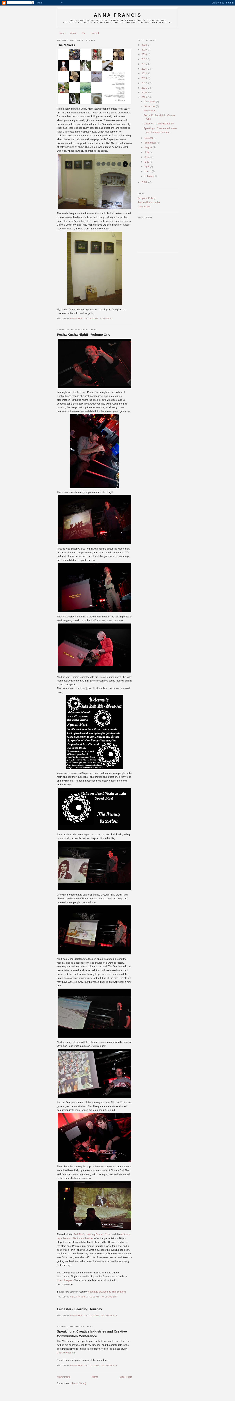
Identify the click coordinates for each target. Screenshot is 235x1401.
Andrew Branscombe (149, 202)
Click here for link (66, 1352)
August (148, 147)
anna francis (118, 15)
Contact (95, 33)
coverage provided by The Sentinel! (107, 1291)
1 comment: (107, 318)
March (148, 171)
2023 (144, 45)
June (147, 157)
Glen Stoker (144, 206)
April (147, 166)
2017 (144, 59)
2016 (144, 64)
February (149, 176)
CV (83, 33)
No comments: (109, 1297)
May (147, 161)
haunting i (92, 1234)
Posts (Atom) (79, 1383)
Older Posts (126, 1376)
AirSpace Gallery (147, 198)
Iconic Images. (65, 1280)
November (150, 106)
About (73, 33)
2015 (144, 68)
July (147, 152)
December (150, 101)
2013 (144, 78)
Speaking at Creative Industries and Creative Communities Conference (92, 1334)
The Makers (66, 45)
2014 (144, 73)
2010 (144, 92)
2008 (144, 182)
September (150, 142)
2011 (144, 87)
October (149, 138)
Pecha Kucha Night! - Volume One (83, 334)
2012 (144, 83)
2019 (144, 49)
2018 (144, 54)
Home (62, 33)
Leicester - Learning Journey (79, 1309)
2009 (144, 97)
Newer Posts (63, 1376)
